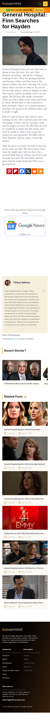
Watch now (39, 10)
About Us (27, 681)
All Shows (6, 692)
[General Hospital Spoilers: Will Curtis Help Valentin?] (25, 461)
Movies (5, 674)
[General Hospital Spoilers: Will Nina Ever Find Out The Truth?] (25, 565)
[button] (45, 4)
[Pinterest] (9, 183)
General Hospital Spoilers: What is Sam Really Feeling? (25, 511)
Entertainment (7, 677)
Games (5, 689)
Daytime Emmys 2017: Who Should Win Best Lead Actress (27, 546)
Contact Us (28, 685)
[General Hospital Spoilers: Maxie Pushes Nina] (25, 426)
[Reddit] (34, 183)
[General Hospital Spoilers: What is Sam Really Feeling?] (25, 495)
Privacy (26, 670)
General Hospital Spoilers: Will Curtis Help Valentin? (24, 476)
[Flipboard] (15, 183)
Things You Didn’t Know (11, 685)
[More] (41, 183)
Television (6, 670)
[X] (28, 183)
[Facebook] (22, 183)
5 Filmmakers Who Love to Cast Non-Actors (21, 396)
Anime (4, 681)
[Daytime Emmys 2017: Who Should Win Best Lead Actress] (25, 530)
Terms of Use (29, 677)
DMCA (26, 674)
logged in (15, 351)
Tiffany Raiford (10, 32)
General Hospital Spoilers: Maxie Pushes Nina (22, 442)
